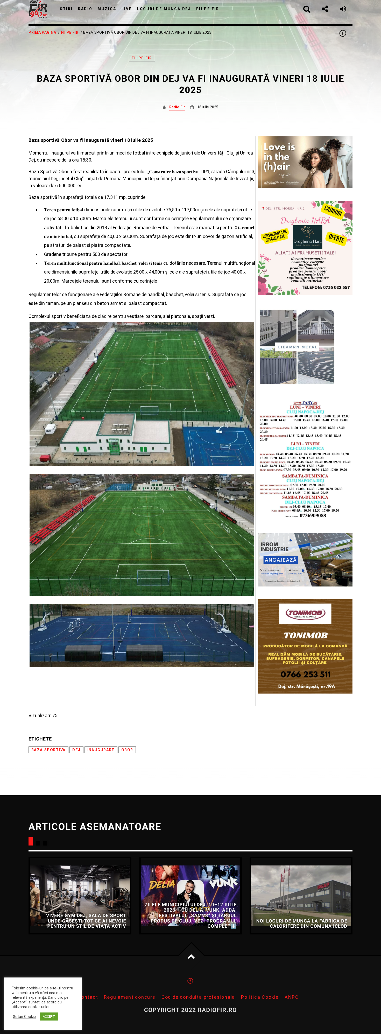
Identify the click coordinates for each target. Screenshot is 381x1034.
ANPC (292, 997)
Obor (127, 750)
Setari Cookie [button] (24, 1016)
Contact (88, 997)
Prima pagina (42, 32)
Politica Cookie (260, 997)
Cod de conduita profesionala (198, 997)
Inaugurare (101, 750)
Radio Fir (177, 107)
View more (80, 895)
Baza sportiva (48, 750)
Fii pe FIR (70, 32)
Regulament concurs (129, 997)
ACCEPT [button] (49, 1016)
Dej (76, 750)
